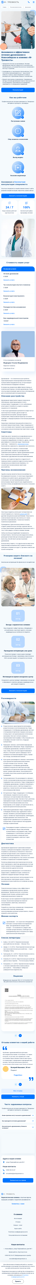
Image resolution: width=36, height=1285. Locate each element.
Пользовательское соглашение (18, 1235)
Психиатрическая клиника (15, 7)
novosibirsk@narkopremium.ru (15, 1173)
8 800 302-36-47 (10, 1170)
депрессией (23, 514)
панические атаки (23, 444)
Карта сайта (18, 1228)
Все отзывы (18, 1091)
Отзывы (18, 1222)
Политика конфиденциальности (18, 1232)
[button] (15, 1035)
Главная (4, 7)
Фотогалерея (18, 1218)
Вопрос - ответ (18, 1225)
